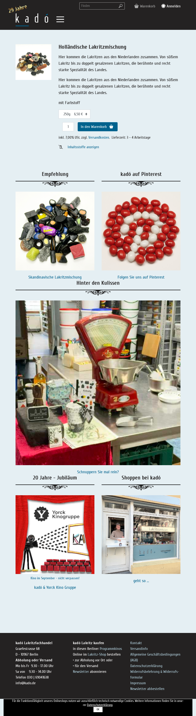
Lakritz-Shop (97, 654)
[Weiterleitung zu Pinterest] (141, 231)
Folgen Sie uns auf (133, 277)
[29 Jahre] (32, 19)
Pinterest (156, 277)
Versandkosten (98, 137)
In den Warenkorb (94, 127)
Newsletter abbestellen (147, 689)
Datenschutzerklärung (146, 666)
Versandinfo (139, 649)
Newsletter (81, 671)
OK (98, 709)
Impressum (138, 683)
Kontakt (136, 643)
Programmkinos (111, 649)
